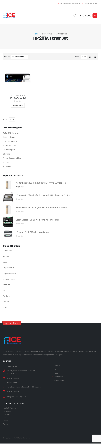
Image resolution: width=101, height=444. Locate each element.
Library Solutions (10, 141)
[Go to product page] (18, 78)
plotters (6, 154)
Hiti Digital (7, 411)
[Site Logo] (9, 15)
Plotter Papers (9, 149)
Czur (5, 418)
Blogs (56, 373)
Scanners (7, 166)
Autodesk (6, 414)
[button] (75, 15)
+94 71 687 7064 (91, 3)
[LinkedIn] (89, 15)
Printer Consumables (17, 96)
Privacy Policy (59, 380)
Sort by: (7, 57)
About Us (57, 366)
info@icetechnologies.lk (70, 3)
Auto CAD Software (11, 133)
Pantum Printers (9, 145)
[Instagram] (85, 15)
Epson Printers (9, 137)
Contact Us (58, 377)
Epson (5, 421)
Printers (6, 162)
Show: (77, 57)
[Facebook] (80, 15)
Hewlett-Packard (9, 408)
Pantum (6, 424)
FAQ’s (56, 369)
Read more (18, 105)
